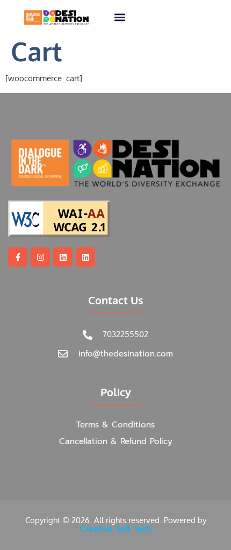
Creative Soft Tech (115, 529)
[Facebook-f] (17, 257)
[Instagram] (40, 257)
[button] (119, 17)
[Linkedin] (63, 257)
